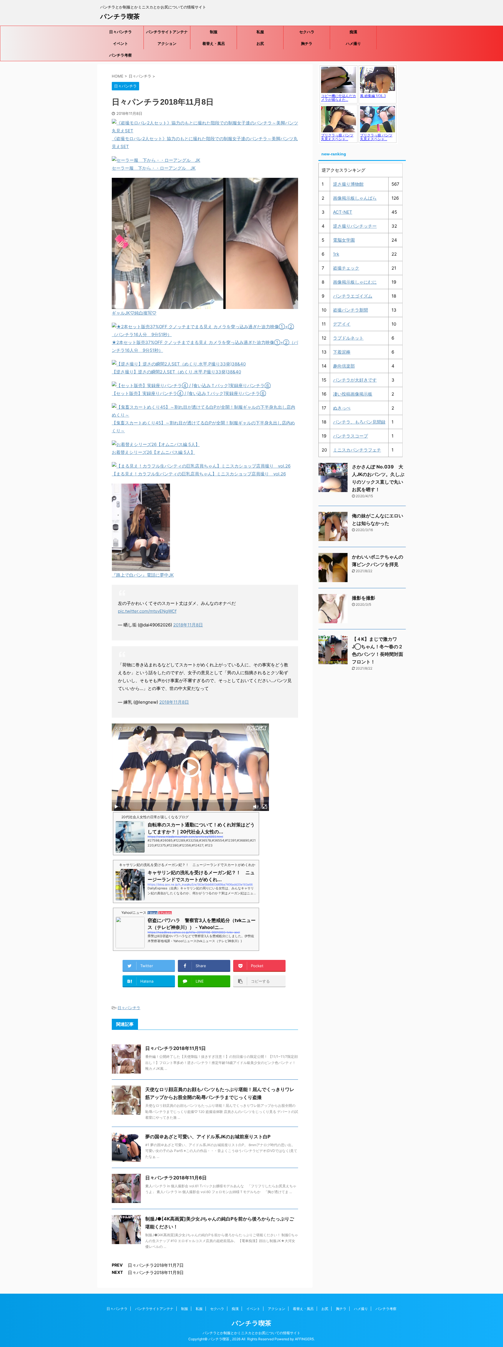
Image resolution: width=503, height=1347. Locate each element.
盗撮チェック (346, 268)
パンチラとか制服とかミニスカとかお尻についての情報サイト (251, 1333)
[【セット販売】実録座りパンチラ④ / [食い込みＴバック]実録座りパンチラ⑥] (191, 385)
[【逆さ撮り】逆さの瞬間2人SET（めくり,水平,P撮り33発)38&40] (179, 364)
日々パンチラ (120, 31)
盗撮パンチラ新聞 (350, 310)
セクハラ (306, 31)
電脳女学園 (344, 240)
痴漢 (353, 31)
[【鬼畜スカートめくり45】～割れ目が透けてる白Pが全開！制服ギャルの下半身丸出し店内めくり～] (205, 415)
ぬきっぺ (341, 408)
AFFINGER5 (304, 1339)
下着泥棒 (341, 352)
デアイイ (341, 324)
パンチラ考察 (120, 55)
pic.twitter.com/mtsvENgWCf (147, 611)
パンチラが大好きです (355, 380)
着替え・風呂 (213, 43)
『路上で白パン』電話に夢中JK (143, 575)
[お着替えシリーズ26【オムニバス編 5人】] (156, 444)
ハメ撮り (353, 43)
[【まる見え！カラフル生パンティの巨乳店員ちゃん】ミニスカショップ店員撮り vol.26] (201, 466)
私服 (260, 31)
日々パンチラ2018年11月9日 (156, 1272)
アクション (166, 43)
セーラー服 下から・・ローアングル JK (154, 168)
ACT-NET (342, 212)
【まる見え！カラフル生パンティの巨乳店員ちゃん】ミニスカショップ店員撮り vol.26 (199, 474)
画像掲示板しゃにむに (355, 282)
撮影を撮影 (363, 598)
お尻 (260, 43)
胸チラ (306, 43)
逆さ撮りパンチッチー (355, 226)
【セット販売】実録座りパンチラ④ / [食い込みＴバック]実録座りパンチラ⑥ (189, 393)
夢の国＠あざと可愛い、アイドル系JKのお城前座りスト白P (207, 1136)
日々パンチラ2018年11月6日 (176, 1178)
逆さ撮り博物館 (348, 184)
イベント (120, 43)
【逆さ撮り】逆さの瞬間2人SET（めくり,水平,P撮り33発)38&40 (176, 372)
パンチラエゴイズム (352, 296)
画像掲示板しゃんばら (355, 198)
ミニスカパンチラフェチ (357, 450)
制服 (213, 31)
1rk (336, 254)
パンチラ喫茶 (120, 16)
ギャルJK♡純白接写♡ (134, 313)
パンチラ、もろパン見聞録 (359, 422)
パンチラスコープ (350, 436)
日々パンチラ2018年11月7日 (156, 1265)
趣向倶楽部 (344, 366)
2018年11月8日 (188, 625)
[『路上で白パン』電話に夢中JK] (141, 567)
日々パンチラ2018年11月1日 (175, 1048)
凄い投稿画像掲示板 (352, 394)
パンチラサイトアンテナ (167, 31)
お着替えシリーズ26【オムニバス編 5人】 (153, 452)
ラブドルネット (348, 338)
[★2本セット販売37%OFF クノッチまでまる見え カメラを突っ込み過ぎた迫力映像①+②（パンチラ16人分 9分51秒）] (205, 334)
